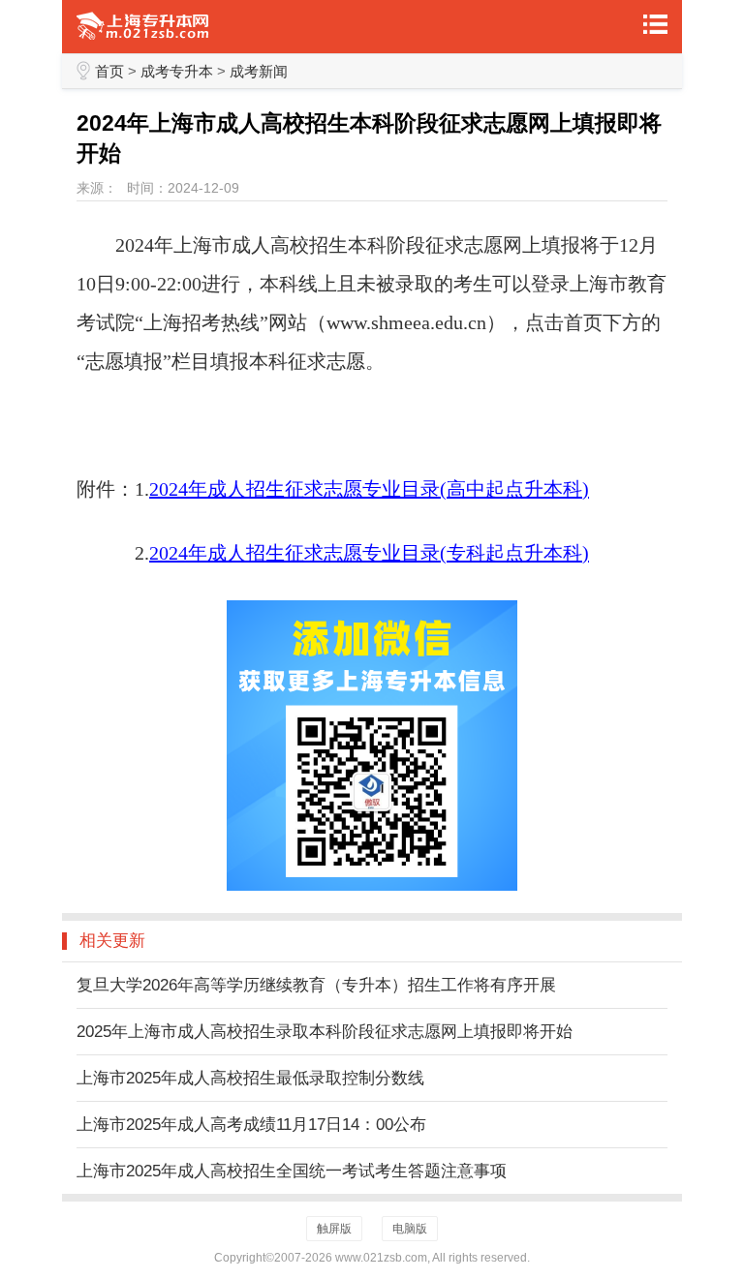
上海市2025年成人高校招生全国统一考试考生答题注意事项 (292, 1171)
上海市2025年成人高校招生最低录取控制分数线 (250, 1078)
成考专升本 (176, 71)
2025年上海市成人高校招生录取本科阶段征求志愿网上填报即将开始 (325, 1031)
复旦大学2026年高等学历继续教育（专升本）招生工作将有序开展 (316, 985)
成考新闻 (259, 71)
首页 (109, 71)
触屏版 (334, 1228)
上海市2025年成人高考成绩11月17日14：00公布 (251, 1124)
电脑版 (409, 1228)
